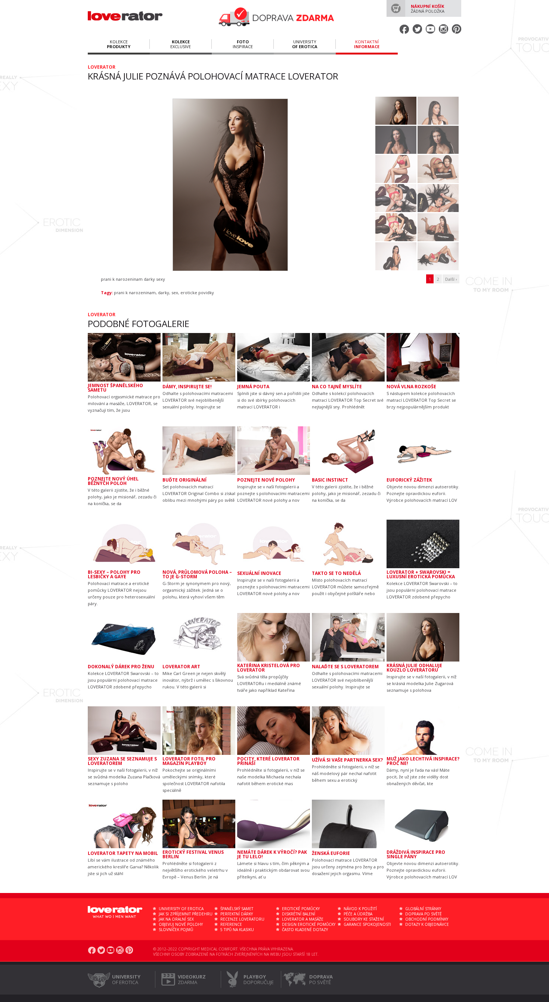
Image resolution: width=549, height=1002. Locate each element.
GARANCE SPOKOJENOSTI (367, 924)
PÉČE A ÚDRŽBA (358, 914)
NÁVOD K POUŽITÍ (360, 908)
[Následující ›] (367, 185)
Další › (451, 279)
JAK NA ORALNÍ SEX (176, 919)
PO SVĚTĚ (321, 979)
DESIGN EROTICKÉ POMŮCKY (308, 924)
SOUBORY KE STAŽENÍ (364, 919)
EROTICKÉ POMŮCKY (301, 908)
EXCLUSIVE (180, 44)
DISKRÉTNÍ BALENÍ (298, 914)
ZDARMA (192, 979)
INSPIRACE (243, 44)
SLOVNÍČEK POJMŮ (176, 929)
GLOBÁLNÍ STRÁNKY (423, 908)
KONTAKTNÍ (366, 44)
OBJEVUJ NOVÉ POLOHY (181, 924)
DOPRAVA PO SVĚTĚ (423, 914)
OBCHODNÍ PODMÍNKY (426, 919)
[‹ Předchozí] (92, 185)
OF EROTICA (126, 979)
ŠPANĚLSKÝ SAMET (236, 908)
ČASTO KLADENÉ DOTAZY (305, 929)
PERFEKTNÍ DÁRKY (236, 914)
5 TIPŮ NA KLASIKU (237, 929)
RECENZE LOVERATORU (242, 919)
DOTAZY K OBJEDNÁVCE (427, 924)
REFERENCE (231, 924)
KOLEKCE (118, 44)
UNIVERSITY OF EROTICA (181, 908)
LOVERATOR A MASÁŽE (302, 919)
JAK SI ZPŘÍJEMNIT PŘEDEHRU (186, 914)
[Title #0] (229, 183)
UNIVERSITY (304, 44)
